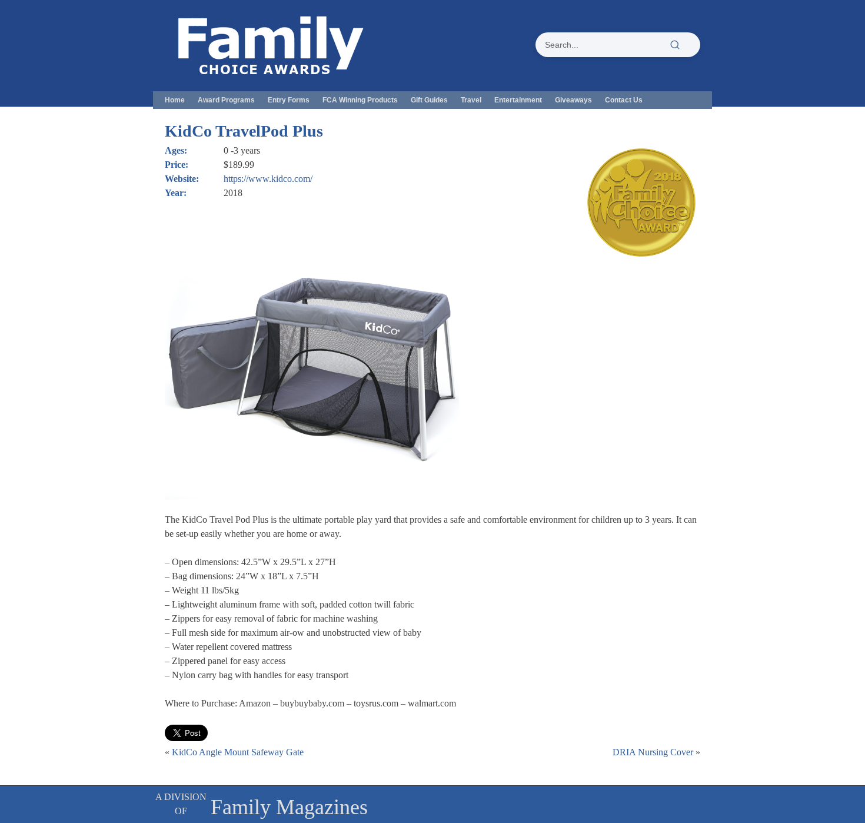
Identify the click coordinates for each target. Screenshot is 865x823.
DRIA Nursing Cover (653, 752)
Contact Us (624, 100)
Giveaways (573, 100)
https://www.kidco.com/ (268, 179)
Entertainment (518, 100)
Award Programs (226, 100)
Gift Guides (429, 100)
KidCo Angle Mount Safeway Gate (238, 752)
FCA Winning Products (360, 100)
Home (175, 100)
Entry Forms (289, 100)
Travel (471, 100)
